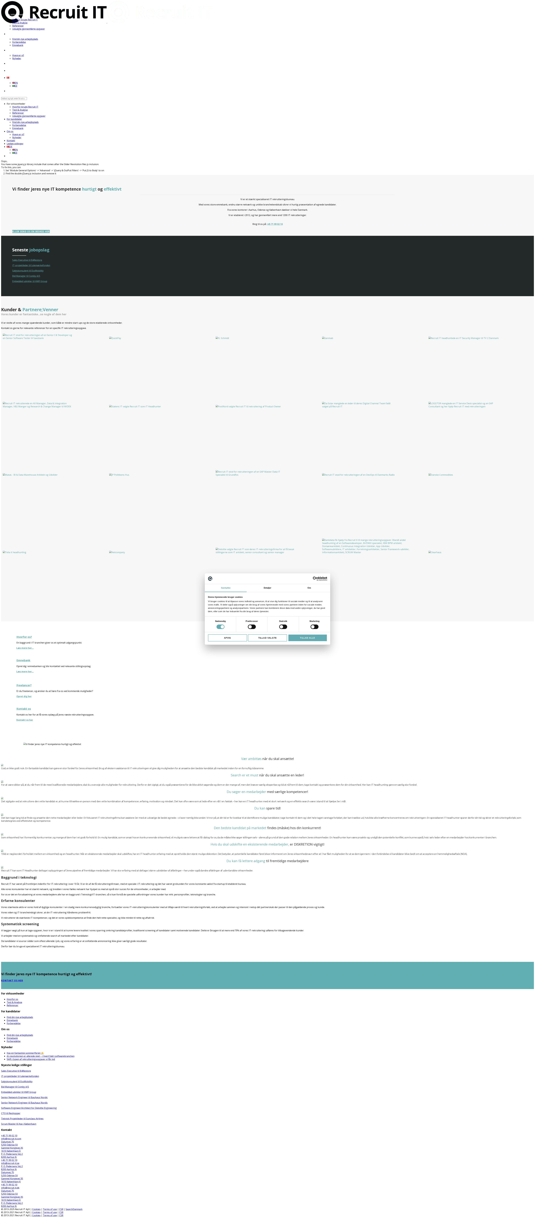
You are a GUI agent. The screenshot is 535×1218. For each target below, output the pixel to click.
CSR (61, 1209)
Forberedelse (19, 42)
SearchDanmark (74, 1209)
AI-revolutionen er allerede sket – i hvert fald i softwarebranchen (40, 1056)
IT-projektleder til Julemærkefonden (31, 265)
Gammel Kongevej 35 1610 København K (12, 1149)
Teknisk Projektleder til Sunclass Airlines (22, 1118)
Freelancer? (24, 685)
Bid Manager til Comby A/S (26, 275)
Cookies (36, 1209)
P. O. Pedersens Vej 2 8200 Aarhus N (12, 1155)
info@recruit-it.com (11, 1138)
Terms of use (50, 1209)
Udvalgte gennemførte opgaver (28, 28)
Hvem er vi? (18, 55)
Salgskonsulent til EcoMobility (28, 270)
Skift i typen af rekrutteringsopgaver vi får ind (31, 1059)
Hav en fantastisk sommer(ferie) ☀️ (25, 1053)
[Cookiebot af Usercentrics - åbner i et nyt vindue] (315, 579)
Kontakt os (23, 708)
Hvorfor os (12, 999)
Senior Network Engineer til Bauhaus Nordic (24, 1097)
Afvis (227, 638)
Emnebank (17, 45)
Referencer (18, 25)
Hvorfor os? (24, 637)
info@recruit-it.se (10, 1163)
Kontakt (11, 63)
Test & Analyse (19, 22)
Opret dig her (24, 696)
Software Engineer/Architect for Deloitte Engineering (29, 1108)
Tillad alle (307, 638)
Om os (10, 50)
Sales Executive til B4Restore (27, 260)
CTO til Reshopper (10, 1113)
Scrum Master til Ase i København (18, 1123)
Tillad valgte (267, 638)
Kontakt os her (24, 719)
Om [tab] (309, 588)
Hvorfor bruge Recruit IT (25, 19)
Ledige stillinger (15, 70)
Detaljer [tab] (267, 588)
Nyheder (16, 58)
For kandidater (14, 33)
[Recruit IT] (107, 22)
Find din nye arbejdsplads (25, 39)
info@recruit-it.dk (10, 1187)
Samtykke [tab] (226, 588)
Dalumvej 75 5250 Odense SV (9, 1143)
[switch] (252, 627)
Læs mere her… (25, 648)
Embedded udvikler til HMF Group (29, 281)
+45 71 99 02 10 (275, 224)
